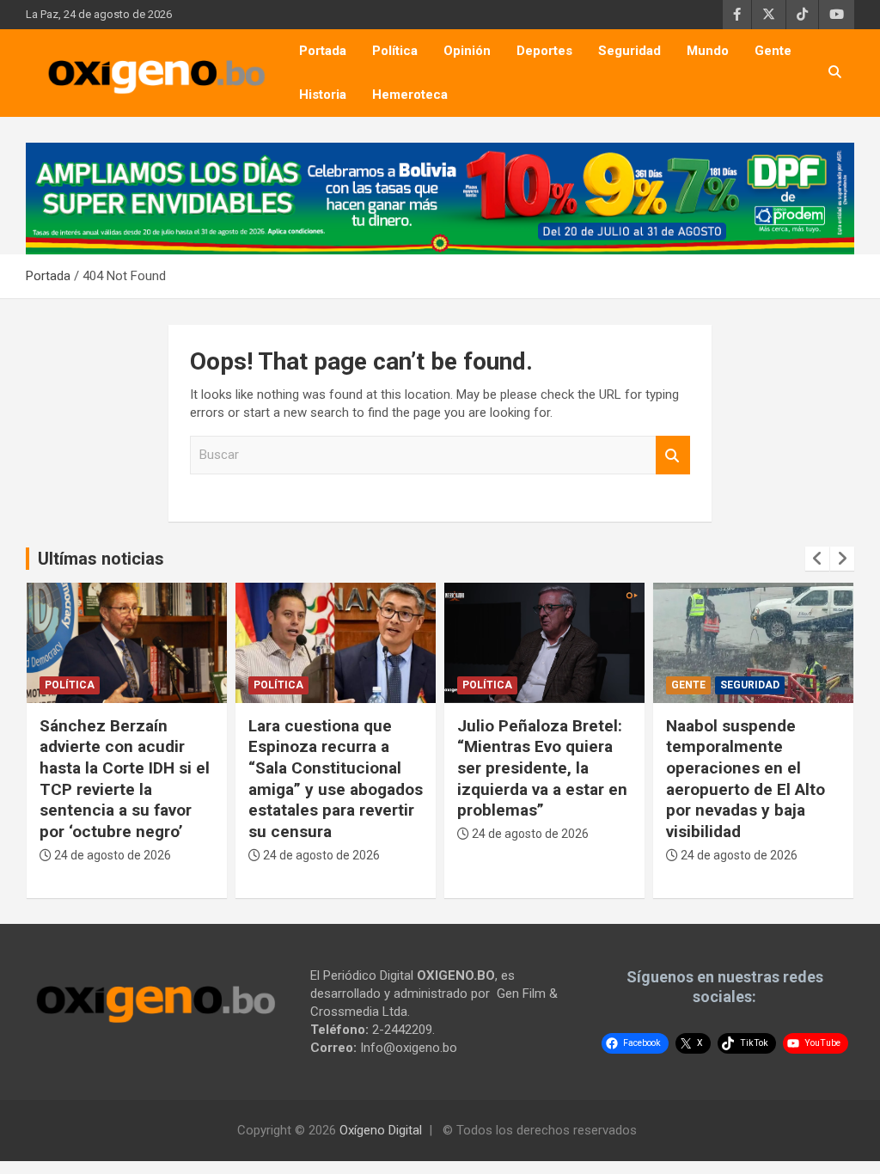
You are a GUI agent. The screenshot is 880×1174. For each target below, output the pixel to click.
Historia (322, 94)
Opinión (467, 50)
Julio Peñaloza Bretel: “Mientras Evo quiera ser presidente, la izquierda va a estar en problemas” (542, 768)
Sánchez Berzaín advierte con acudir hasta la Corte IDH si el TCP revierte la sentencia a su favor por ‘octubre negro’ (125, 778)
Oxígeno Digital (380, 1130)
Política (395, 50)
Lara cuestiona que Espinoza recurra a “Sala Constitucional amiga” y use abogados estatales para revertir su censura (335, 778)
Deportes (544, 50)
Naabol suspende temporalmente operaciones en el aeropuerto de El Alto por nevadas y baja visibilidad (745, 778)
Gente (773, 50)
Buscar (673, 455)
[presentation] (817, 559)
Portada (322, 50)
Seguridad (629, 50)
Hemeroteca (410, 94)
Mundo (708, 50)
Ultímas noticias (101, 558)
